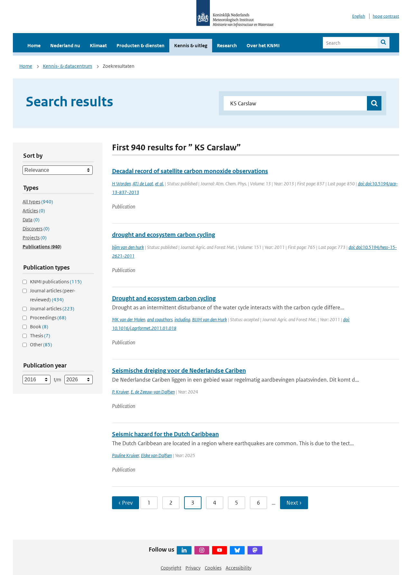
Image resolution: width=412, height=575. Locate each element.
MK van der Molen (128, 319)
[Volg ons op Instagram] (202, 550)
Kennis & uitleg (190, 45)
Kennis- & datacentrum (67, 66)
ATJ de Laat (143, 184)
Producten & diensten (140, 45)
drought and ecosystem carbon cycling (163, 234)
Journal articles (52, 308)
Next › (294, 502)
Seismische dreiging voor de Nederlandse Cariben (179, 370)
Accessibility (238, 568)
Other (41, 344)
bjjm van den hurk (128, 247)
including (182, 319)
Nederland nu (65, 45)
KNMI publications (56, 282)
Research (227, 45)
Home (34, 45)
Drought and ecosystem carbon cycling (164, 298)
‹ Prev (125, 502)
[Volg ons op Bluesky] (237, 550)
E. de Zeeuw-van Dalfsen (153, 392)
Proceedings (48, 317)
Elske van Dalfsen (156, 455)
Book (39, 326)
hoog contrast (386, 16)
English (358, 16)
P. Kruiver (120, 392)
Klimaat (98, 45)
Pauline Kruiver (125, 455)
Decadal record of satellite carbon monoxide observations (190, 171)
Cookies (213, 568)
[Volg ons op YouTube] (219, 550)
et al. (159, 184)
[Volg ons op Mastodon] (255, 550)
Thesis (40, 335)
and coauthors (160, 319)
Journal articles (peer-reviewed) (52, 295)
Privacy (193, 568)
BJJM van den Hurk (209, 319)
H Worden (121, 184)
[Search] (383, 43)
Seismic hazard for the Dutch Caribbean (165, 434)
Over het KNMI (263, 45)
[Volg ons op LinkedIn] (184, 550)
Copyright (171, 568)
